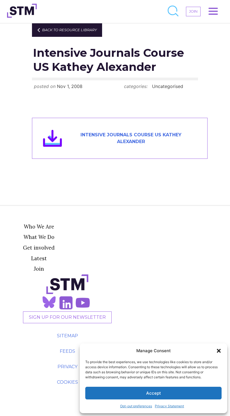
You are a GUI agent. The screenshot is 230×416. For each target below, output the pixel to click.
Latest (39, 258)
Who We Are (39, 226)
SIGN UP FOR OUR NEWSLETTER (67, 317)
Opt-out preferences (136, 406)
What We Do (39, 237)
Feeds (67, 351)
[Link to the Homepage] (22, 11)
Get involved (39, 247)
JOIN (193, 11)
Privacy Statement (169, 406)
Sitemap (67, 335)
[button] (219, 351)
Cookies (67, 382)
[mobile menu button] (213, 11)
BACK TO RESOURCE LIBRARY (69, 30)
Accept (153, 393)
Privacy (67, 366)
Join (39, 268)
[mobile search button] (173, 11)
